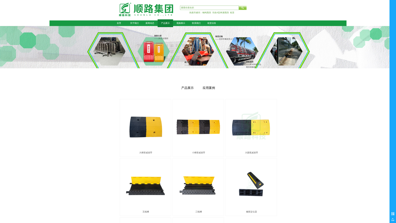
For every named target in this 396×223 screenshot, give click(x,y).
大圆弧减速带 (251, 152)
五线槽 (145, 212)
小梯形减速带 (198, 152)
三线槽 (198, 212)
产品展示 (165, 23)
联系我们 (196, 23)
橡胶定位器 (251, 212)
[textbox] (209, 8)
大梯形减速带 (145, 152)
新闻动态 (150, 23)
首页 (119, 23)
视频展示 (180, 23)
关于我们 (134, 23)
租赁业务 (211, 23)
